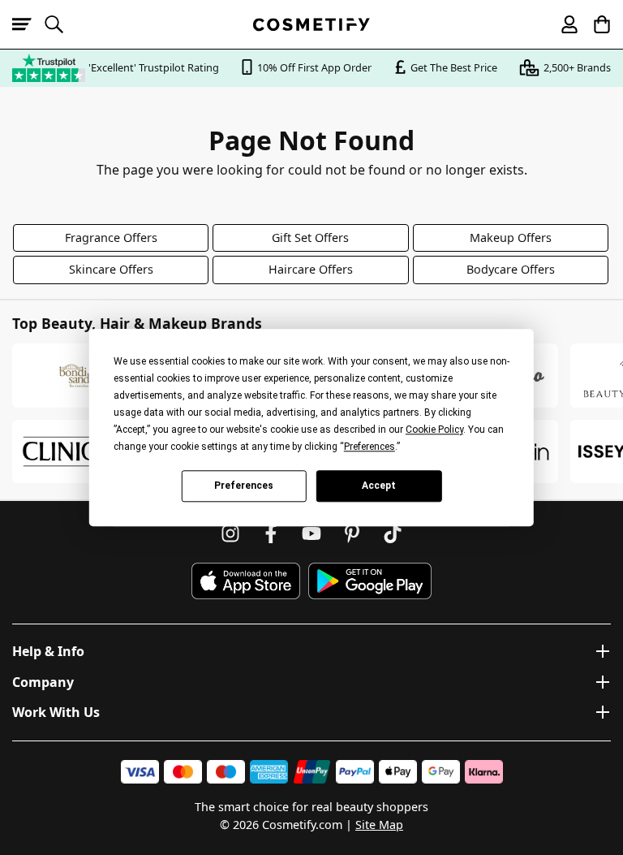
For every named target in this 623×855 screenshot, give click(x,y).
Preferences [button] (369, 446)
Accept (379, 485)
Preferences (243, 485)
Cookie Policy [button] (434, 429)
